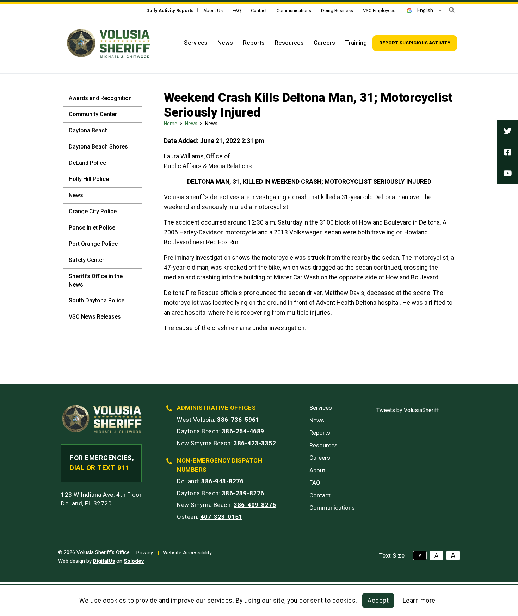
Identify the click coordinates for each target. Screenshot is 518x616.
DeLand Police (87, 162)
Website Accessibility (187, 552)
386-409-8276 (255, 504)
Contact (259, 10)
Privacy (144, 552)
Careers (324, 42)
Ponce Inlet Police (92, 227)
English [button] (425, 10)
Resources (289, 42)
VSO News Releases (95, 316)
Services (196, 42)
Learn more (419, 600)
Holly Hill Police (89, 179)
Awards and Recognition (100, 98)
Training (356, 42)
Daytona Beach (88, 130)
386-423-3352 (255, 443)
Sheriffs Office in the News (96, 280)
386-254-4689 (243, 431)
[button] (452, 10)
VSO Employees (379, 10)
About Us (213, 10)
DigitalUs (104, 561)
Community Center (93, 114)
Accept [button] (378, 600)
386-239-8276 (243, 493)
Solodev (134, 561)
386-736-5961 (238, 419)
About (317, 470)
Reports (254, 42)
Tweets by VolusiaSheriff (407, 410)
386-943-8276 (222, 481)
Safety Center (86, 260)
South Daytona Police (96, 300)
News (225, 42)
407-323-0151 (221, 516)
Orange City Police (93, 211)
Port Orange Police (93, 243)
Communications (294, 10)
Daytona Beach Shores (98, 146)
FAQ (237, 10)
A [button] (420, 555)
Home (170, 123)
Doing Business (337, 10)
